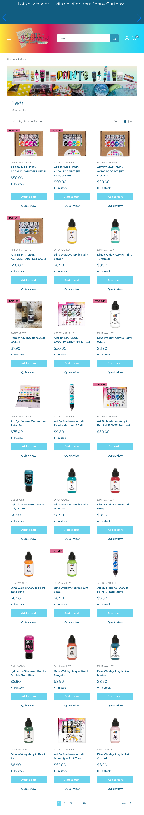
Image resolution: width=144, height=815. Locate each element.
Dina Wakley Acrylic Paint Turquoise (114, 256)
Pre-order (115, 446)
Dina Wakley (62, 249)
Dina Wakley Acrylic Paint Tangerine (28, 589)
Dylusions (18, 499)
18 (84, 803)
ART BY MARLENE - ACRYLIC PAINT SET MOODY (110, 171)
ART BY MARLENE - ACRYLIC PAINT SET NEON (28, 169)
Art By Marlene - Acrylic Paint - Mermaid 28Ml (69, 423)
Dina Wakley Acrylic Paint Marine (114, 673)
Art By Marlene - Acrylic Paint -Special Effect (69, 756)
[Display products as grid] (124, 121)
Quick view (28, 205)
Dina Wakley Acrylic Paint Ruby (114, 506)
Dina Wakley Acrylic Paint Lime (71, 589)
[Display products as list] (130, 121)
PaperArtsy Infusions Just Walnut (28, 340)
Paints (22, 59)
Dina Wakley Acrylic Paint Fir (28, 756)
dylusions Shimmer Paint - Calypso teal (28, 506)
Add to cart (28, 196)
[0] (134, 38)
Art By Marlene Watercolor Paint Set (28, 423)
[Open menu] (9, 38)
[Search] (114, 38)
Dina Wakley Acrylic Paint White (114, 340)
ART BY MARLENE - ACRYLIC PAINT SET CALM (28, 256)
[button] (4, 18)
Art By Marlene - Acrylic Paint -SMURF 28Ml (112, 589)
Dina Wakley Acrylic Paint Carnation (114, 756)
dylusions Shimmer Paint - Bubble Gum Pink (28, 673)
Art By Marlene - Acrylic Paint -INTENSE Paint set (113, 423)
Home (11, 59)
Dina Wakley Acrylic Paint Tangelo (71, 673)
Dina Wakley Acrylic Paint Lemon (71, 256)
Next (124, 803)
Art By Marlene (21, 162)
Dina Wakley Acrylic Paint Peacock (71, 506)
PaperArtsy (18, 333)
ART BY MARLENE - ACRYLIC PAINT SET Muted (72, 340)
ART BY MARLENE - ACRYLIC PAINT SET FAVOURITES (67, 171)
